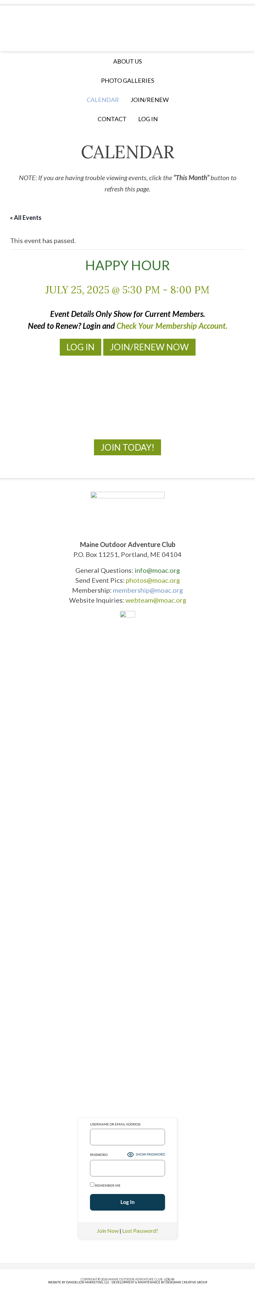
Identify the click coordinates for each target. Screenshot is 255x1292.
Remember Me (107, 1185)
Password (99, 1155)
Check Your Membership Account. (172, 325)
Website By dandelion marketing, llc (79, 1282)
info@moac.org (157, 570)
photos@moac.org (153, 580)
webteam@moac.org (156, 600)
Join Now (108, 1230)
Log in (148, 119)
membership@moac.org (148, 590)
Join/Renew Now (149, 347)
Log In (80, 347)
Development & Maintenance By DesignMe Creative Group (159, 1282)
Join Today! (127, 447)
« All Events (26, 217)
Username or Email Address (115, 1124)
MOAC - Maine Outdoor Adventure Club (127, 25)
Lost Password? (140, 1230)
